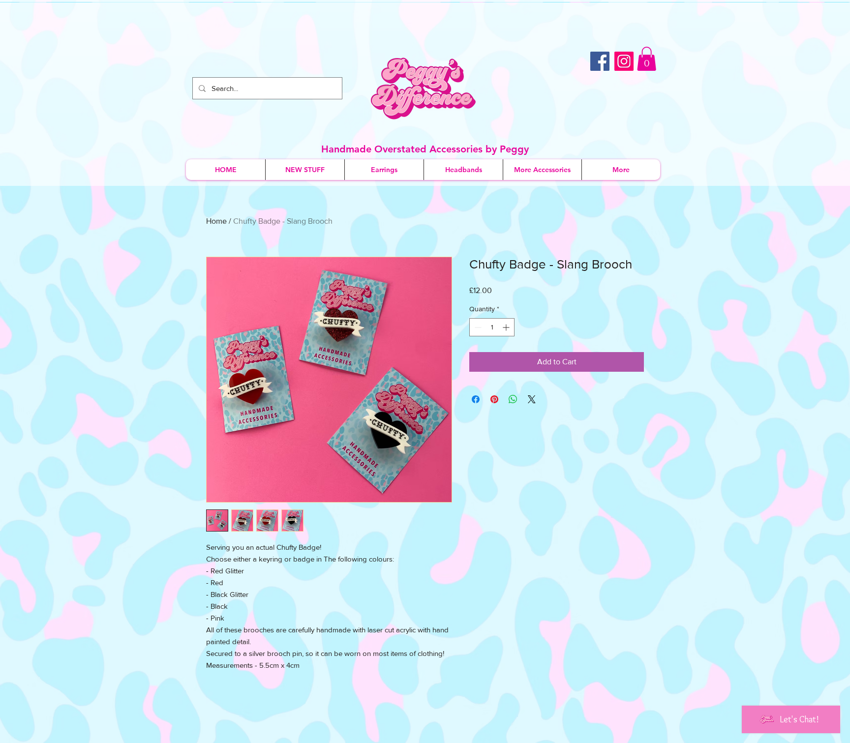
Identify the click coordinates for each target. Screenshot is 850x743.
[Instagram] (624, 61)
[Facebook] (599, 61)
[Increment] (507, 327)
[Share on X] (532, 399)
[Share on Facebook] (476, 399)
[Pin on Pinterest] (494, 399)
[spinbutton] (492, 327)
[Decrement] (477, 327)
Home (216, 221)
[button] (647, 59)
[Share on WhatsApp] (513, 399)
